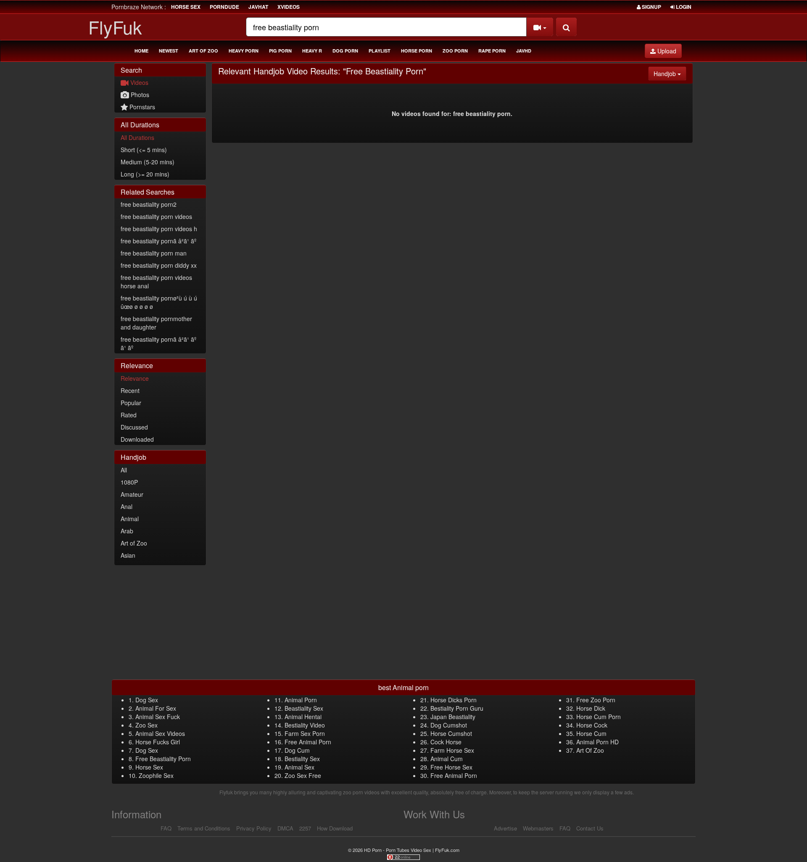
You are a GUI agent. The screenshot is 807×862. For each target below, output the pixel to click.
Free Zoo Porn (595, 700)
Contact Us (590, 828)
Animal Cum (446, 758)
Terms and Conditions (203, 828)
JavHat (258, 7)
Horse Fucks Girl (157, 742)
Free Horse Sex (451, 767)
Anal (126, 506)
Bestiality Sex (302, 758)
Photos (139, 94)
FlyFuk (115, 27)
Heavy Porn (243, 50)
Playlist (379, 50)
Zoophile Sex (156, 775)
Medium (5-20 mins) (147, 162)
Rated (129, 415)
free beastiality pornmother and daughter (156, 322)
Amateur (132, 494)
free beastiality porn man (154, 253)
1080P (129, 482)
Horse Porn (416, 50)
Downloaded (137, 439)
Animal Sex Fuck (157, 716)
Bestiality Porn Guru (456, 708)
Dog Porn (345, 50)
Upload (666, 51)
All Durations (137, 137)
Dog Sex (146, 700)
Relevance (135, 378)
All (124, 470)
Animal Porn (301, 700)
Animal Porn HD (597, 742)
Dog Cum (297, 750)
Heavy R (312, 50)
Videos (138, 82)
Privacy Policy (254, 828)
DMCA (285, 828)
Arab (127, 531)
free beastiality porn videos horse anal (156, 281)
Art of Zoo (203, 50)
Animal (130, 518)
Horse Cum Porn (598, 716)
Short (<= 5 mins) (144, 149)
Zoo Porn (455, 50)
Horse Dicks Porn (453, 700)
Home (141, 50)
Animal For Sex (155, 708)
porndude (224, 7)
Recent (130, 390)
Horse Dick (590, 708)
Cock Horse (446, 742)
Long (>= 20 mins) (145, 174)
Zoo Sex (146, 725)
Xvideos (288, 7)
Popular (131, 402)
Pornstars (141, 107)
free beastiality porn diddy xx (159, 265)
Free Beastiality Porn (163, 758)
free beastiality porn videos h (159, 228)
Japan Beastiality (452, 716)
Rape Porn (492, 50)
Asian (128, 555)
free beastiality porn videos (156, 216)
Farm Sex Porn (305, 733)
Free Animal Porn (308, 742)
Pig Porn (280, 50)
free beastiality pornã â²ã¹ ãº (158, 241)
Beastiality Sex (304, 708)
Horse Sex (149, 767)
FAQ (166, 828)
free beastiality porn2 (149, 204)
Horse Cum (591, 733)
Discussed (134, 427)
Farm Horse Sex (452, 750)
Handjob (670, 73)
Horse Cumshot (451, 733)
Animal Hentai (303, 716)
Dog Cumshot (448, 725)
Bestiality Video (305, 725)
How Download (335, 828)
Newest (168, 50)
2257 (305, 828)
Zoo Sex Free (303, 775)
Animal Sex (299, 767)
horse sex (185, 7)
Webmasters (538, 828)
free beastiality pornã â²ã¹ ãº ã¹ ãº (158, 343)
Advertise (505, 828)
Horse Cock (591, 725)
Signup (651, 7)
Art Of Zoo (590, 750)
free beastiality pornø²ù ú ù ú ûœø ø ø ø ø (159, 302)
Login (683, 7)
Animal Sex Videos (160, 733)
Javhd (523, 50)
